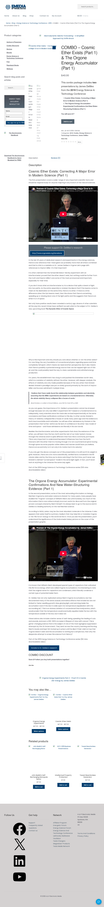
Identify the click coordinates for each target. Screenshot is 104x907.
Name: (8, 111)
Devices (9, 49)
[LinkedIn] (19, 868)
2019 (49, 23)
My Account (56, 16)
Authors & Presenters (14, 42)
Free (8, 62)
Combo (76, 133)
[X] (19, 852)
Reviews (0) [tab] (55, 158)
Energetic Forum (59, 825)
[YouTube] (19, 884)
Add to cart (68, 121)
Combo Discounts (13, 46)
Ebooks (9, 52)
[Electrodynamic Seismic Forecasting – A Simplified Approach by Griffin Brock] (63, 38)
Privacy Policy (82, 836)
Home (6, 16)
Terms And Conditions (86, 833)
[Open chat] (99, 902)
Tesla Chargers (59, 841)
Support (32, 823)
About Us (16, 16)
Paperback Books (13, 65)
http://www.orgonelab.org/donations (47, 253)
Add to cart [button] (39, 787)
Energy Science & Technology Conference (32, 23)
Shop (31, 16)
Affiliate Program (60, 823)
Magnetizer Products (61, 843)
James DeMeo (83, 135)
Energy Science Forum (62, 828)
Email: (8, 116)
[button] (54, 47)
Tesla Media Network (61, 846)
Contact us (33, 830)
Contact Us (44, 16)
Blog (24, 16)
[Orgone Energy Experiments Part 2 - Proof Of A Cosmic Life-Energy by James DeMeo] (63, 680)
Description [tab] (33, 158)
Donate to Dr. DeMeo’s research (44, 648)
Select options (39, 731)
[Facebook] (19, 836)
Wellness (10, 69)
